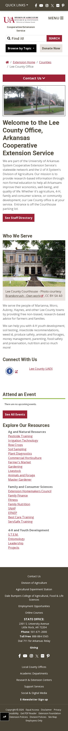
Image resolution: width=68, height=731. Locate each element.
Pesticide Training (20, 436)
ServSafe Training (20, 522)
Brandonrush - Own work (22, 296)
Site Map (52, 717)
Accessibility (12, 713)
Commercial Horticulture (25, 458)
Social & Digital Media (34, 693)
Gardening (15, 467)
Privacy (57, 709)
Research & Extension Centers (34, 680)
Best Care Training (21, 517)
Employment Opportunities (34, 606)
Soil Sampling (17, 449)
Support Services (34, 686)
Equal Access (32, 709)
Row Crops (15, 445)
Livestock (14, 471)
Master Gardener (20, 480)
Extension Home (24, 62)
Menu (54, 18)
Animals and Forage (21, 475)
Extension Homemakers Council (29, 491)
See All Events (15, 414)
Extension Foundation (50, 713)
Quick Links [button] (15, 5)
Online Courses (34, 612)
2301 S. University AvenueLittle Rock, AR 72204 (34, 625)
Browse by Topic (20, 48)
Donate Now (51, 48)
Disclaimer (46, 709)
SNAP (12, 508)
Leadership (15, 543)
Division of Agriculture (34, 582)
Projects (13, 548)
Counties (45, 62)
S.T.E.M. (13, 535)
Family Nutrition (19, 504)
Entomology (16, 539)
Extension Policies (19, 717)
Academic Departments (34, 673)
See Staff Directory (18, 218)
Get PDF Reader (28, 713)
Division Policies (38, 717)
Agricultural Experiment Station (34, 589)
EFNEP (12, 513)
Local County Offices (34, 667)
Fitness (13, 500)
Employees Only (34, 720)
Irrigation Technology (23, 440)
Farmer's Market (19, 462)
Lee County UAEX (41, 369)
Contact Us (32, 78)
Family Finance (18, 495)
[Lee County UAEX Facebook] (11, 370)
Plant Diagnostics (20, 453)
